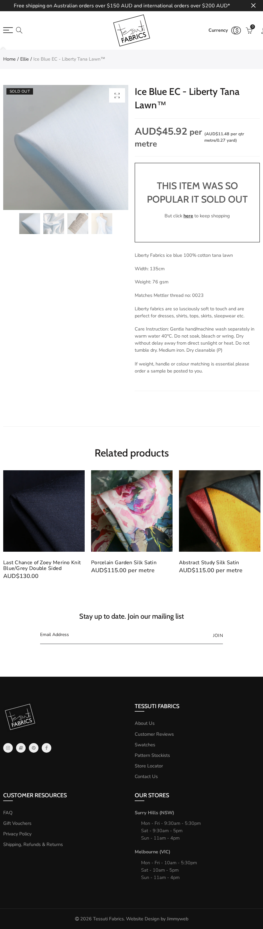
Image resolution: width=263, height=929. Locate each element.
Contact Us (146, 776)
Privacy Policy (17, 834)
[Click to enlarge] (117, 95)
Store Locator (149, 766)
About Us (145, 723)
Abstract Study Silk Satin (209, 562)
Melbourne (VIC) (152, 852)
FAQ (8, 812)
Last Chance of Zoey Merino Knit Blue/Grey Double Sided (42, 565)
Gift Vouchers (17, 823)
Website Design (142, 919)
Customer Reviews (154, 734)
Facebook (46, 748)
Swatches (145, 744)
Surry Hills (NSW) (154, 812)
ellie (24, 59)
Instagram (8, 748)
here (188, 216)
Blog (21, 748)
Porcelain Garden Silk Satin (124, 562)
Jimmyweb (177, 919)
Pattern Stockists (152, 755)
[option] (65, 147)
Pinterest (33, 748)
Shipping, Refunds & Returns (33, 844)
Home (9, 59)
